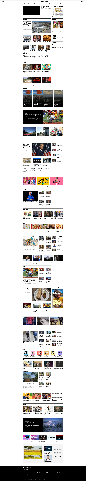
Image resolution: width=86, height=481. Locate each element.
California (25, 3)
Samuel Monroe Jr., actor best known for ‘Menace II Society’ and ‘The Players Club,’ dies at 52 (48, 413)
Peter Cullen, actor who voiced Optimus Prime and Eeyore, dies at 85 (37, 413)
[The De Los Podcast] (26, 437)
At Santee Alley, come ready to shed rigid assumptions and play (37, 368)
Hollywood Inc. (54, 235)
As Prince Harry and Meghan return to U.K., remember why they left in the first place (41, 196)
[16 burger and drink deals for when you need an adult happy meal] (27, 305)
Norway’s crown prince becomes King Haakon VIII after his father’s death (60, 332)
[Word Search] (60, 353)
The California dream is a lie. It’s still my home (27, 368)
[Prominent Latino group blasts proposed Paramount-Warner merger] (54, 250)
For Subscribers (58, 154)
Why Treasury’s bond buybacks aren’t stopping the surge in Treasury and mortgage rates (48, 242)
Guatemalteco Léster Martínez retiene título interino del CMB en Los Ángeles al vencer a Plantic (57, 394)
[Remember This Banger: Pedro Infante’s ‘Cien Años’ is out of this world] (36, 396)
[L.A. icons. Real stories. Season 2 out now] (35, 437)
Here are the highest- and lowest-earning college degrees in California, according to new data (37, 165)
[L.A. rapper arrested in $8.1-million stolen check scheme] (33, 47)
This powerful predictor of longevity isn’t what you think (42, 186)
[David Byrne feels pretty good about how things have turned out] (30, 196)
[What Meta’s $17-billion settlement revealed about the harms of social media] (56, 131)
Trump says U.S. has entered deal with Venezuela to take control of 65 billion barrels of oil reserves (60, 145)
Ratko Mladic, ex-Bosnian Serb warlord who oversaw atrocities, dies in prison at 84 (58, 413)
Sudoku (46, 355)
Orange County (45, 460)
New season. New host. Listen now (59, 441)
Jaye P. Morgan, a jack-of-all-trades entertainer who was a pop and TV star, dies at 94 (41, 205)
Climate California (26, 315)
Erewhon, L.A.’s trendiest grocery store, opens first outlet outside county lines (41, 250)
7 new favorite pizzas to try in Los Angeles (34, 230)
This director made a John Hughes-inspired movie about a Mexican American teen (46, 401)
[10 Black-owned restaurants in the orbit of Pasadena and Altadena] (51, 226)
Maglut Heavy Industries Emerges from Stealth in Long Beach (58, 450)
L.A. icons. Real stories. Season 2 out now (34, 441)
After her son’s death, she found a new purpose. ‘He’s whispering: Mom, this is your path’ (48, 378)
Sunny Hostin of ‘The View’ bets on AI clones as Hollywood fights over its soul (48, 250)
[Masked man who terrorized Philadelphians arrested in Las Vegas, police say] (30, 336)
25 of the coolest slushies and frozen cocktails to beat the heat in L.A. (57, 29)
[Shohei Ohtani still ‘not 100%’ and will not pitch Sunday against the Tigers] (41, 278)
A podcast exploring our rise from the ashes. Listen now (42, 441)
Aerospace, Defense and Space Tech (57, 449)
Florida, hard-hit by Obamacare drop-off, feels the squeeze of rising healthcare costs (58, 263)
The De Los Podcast (25, 440)
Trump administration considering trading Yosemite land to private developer (48, 263)
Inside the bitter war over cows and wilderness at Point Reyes (56, 326)
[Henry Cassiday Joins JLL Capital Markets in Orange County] (48, 457)
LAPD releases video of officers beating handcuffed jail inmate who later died (48, 57)
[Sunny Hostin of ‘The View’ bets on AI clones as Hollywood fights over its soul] (48, 247)
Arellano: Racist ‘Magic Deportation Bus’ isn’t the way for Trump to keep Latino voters (26, 57)
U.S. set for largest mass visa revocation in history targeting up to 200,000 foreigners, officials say (37, 263)
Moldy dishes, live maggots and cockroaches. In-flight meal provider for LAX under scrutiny (43, 137)
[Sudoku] (46, 353)
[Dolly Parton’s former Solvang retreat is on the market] (27, 80)
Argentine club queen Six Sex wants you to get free (27, 401)
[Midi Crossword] (53, 353)
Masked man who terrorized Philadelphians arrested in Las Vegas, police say (30, 343)
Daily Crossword (26, 355)
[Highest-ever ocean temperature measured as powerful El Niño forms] (43, 321)
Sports (32, 3)
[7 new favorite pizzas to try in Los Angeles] (35, 226)
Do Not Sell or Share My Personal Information (42, 479)
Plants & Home (25, 371)
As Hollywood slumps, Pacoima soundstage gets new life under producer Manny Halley (59, 245)
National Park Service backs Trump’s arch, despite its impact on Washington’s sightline (59, 340)
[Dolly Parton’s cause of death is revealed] (36, 67)
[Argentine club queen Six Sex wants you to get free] (27, 396)
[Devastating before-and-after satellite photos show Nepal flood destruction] (41, 332)
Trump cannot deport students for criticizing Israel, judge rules (57, 44)
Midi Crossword (53, 355)
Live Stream (57, 3)
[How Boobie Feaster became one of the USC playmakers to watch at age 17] (54, 150)
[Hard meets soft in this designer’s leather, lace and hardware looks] (48, 364)
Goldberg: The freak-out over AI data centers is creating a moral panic (58, 219)
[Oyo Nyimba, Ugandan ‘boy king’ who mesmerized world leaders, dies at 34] (27, 409)
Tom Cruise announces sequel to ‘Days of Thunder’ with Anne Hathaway (46, 84)
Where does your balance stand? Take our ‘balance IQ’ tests (56, 186)
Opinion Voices (25, 209)
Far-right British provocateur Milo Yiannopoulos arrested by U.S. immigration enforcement (27, 263)
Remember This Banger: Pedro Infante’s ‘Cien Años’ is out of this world (36, 401)
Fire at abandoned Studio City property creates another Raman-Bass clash (33, 169)
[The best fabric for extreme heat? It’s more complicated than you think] (29, 321)
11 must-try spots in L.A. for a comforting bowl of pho (42, 230)
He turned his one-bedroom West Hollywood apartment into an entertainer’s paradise (48, 387)
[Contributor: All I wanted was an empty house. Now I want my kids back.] (27, 214)
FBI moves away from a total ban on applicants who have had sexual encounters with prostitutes (59, 345)
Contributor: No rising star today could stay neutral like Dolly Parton (37, 219)
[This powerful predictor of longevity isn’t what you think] (43, 181)
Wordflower (32, 355)
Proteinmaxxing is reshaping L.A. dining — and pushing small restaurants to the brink (47, 310)
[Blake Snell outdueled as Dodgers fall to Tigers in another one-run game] (48, 269)
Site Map (24, 472)
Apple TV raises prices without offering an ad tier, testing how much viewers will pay (60, 237)
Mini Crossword (40, 355)
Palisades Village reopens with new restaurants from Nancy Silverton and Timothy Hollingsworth (36, 310)
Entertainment (28, 3)
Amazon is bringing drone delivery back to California (29, 247)
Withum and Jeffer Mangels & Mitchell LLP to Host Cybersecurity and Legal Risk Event (48, 453)
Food (38, 3)
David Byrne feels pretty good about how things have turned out (30, 202)
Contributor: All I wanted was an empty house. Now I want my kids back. (27, 219)
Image (52, 3)
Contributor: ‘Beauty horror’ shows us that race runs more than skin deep (48, 219)
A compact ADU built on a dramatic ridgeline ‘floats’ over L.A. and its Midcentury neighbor (30, 385)
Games (61, 3)
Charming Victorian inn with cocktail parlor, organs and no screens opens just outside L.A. (41, 378)
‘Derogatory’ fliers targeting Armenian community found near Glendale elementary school (41, 57)
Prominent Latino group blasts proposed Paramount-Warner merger (60, 249)
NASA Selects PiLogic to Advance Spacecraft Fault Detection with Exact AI (58, 453)
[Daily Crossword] (26, 353)
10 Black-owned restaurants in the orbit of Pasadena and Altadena (50, 231)
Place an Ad (38, 472)
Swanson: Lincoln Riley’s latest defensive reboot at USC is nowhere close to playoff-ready (33, 116)
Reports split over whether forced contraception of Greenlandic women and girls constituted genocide (60, 336)
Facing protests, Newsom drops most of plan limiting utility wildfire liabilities (47, 42)
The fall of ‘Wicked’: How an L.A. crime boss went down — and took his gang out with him (60, 156)
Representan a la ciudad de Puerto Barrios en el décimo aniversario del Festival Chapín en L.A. (57, 397)
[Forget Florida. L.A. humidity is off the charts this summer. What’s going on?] (47, 160)
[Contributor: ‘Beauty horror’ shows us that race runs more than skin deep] (48, 214)
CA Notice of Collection (36, 479)
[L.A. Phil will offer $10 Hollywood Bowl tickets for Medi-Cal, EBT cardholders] (36, 80)
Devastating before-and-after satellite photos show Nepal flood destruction (41, 336)
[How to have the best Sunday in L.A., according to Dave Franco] (46, 67)
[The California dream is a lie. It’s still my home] (27, 364)
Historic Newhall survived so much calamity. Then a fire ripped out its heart (47, 169)
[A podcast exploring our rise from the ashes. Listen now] (43, 437)
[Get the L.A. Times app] (54, 37)
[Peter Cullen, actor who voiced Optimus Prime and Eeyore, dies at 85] (37, 409)
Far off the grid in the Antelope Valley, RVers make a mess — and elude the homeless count (27, 164)
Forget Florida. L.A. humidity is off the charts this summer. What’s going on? (47, 164)
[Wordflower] (33, 353)
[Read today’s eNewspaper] (57, 10)
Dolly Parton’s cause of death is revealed (36, 72)
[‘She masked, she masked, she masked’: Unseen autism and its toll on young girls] (48, 332)
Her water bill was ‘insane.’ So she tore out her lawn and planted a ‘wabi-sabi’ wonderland (41, 387)
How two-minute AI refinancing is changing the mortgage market (41, 241)
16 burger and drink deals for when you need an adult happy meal (27, 310)
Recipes (47, 472)
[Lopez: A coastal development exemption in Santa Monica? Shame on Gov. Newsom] (41, 149)
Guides (24, 223)
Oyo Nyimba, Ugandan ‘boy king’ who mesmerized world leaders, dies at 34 (27, 413)
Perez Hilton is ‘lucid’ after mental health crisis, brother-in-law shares (48, 204)
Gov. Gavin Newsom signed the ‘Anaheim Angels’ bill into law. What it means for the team (29, 137)
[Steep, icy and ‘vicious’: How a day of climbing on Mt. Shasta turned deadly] (53, 425)
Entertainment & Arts (26, 189)
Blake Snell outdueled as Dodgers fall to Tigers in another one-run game (48, 273)
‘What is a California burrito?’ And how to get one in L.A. (27, 290)
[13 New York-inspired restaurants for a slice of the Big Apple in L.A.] (26, 226)
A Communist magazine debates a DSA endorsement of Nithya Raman (37, 42)
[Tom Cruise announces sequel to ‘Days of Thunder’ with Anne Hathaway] (46, 80)
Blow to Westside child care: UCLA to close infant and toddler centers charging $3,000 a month (60, 161)
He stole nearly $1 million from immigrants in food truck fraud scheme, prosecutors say (47, 51)
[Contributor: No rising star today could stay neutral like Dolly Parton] (37, 214)
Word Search (60, 355)
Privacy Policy (33, 479)
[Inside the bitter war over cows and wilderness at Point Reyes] (56, 321)
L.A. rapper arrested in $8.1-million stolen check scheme (33, 50)
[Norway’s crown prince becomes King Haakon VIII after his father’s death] (54, 332)
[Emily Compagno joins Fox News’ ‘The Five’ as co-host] (54, 241)
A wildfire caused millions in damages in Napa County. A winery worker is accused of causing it (57, 47)
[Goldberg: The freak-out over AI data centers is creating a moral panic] (58, 214)
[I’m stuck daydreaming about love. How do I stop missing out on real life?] (58, 364)
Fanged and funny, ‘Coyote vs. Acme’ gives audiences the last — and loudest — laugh (48, 196)
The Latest (54, 42)
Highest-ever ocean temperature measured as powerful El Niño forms (43, 326)
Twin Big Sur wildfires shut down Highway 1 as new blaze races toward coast (40, 50)
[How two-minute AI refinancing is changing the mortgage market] (41, 238)
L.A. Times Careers (58, 472)
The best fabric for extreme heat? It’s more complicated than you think (29, 326)
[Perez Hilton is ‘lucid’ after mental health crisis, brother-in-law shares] (48, 201)
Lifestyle (35, 3)
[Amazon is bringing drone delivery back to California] (30, 241)
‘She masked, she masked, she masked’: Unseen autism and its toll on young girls (48, 336)
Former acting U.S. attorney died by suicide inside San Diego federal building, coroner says (26, 170)
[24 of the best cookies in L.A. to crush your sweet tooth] (59, 226)
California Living (25, 175)
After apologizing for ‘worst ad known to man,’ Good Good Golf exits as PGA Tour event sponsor (27, 72)
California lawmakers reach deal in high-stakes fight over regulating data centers (27, 42)
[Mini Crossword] (39, 353)
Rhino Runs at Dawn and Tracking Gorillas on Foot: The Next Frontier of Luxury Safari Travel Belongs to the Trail (32, 460)
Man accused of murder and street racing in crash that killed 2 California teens (41, 169)
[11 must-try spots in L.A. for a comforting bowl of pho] (43, 226)
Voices (50, 3)
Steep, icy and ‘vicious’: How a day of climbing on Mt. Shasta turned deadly (32, 423)
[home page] (43, 1)
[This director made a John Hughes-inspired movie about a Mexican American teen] (46, 396)
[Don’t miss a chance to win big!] (51, 437)
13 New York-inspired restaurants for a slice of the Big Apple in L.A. (26, 231)
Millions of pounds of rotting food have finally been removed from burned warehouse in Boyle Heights (27, 24)
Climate (44, 3)
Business (47, 3)
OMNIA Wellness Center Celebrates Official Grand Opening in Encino (58, 447)
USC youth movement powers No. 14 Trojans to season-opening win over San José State (33, 57)
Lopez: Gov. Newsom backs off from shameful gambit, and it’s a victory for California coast (25, 52)
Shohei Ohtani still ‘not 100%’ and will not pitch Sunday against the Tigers (41, 281)
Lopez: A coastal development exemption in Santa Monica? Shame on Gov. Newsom (26, 147)
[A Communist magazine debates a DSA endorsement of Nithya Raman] (37, 38)
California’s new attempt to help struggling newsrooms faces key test (57, 50)
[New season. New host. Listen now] (59, 437)
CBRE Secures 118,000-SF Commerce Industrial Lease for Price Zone (57, 456)
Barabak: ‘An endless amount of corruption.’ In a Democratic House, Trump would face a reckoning (48, 345)
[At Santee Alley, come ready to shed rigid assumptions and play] (37, 364)
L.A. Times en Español (56, 391)
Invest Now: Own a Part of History (40, 476)
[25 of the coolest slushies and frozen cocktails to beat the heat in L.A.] (57, 24)
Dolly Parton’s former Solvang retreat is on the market (27, 84)
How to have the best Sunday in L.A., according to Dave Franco (46, 72)
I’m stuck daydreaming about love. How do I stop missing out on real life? (58, 368)
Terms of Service (30, 479)
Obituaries (24, 404)
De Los (24, 391)
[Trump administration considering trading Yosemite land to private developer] (48, 258)
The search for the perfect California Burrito (56, 288)
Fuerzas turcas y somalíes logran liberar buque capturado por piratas (57, 400)
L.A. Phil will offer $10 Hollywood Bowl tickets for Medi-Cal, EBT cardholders (36, 85)
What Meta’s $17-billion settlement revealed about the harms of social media (56, 137)
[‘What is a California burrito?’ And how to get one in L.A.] (41, 294)
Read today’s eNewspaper (55, 16)
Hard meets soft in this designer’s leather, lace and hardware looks (47, 368)
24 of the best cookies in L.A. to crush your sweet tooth (59, 231)
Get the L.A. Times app (60, 35)
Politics (41, 3)
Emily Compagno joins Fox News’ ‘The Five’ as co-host (60, 241)
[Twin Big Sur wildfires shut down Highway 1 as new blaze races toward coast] (41, 47)
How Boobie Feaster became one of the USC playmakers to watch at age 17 (60, 150)
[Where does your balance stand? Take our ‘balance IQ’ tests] (56, 181)
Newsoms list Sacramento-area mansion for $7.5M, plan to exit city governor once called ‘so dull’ (41, 345)
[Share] (31, 90)
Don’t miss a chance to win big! (51, 440)
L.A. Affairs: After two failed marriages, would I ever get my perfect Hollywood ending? (29, 186)
